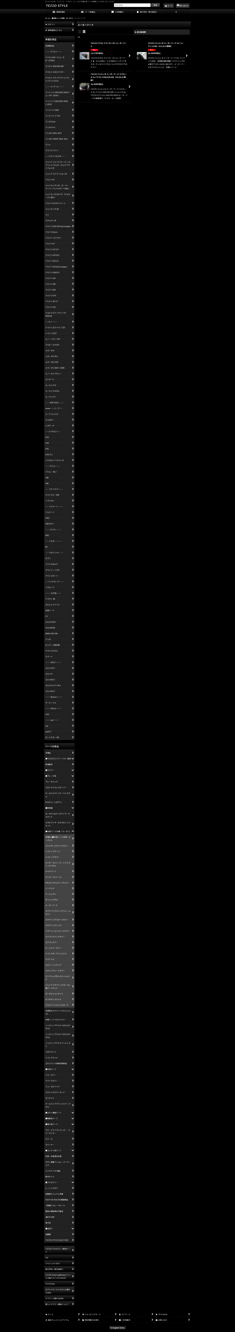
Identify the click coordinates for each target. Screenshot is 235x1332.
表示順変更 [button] (141, 32)
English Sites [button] (118, 1327)
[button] (176, 12)
